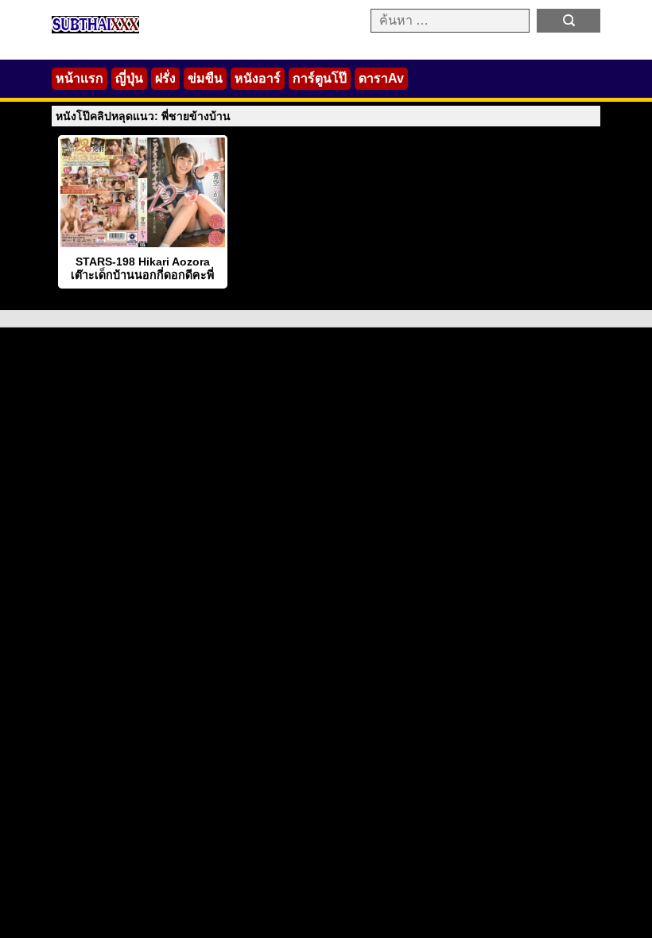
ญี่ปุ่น (129, 78)
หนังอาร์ (258, 78)
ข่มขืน (205, 78)
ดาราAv (381, 78)
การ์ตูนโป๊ (320, 78)
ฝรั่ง (165, 78)
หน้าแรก (79, 78)
